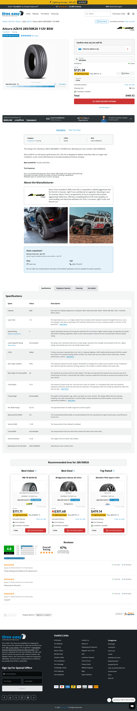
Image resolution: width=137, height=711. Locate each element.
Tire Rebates (58, 644)
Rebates (36, 14)
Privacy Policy (86, 664)
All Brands (57, 640)
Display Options (29, 615)
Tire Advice (45, 14)
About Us (85, 644)
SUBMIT (22, 688)
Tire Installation (59, 661)
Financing (54, 14)
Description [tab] (61, 130)
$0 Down (126, 73)
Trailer (110, 654)
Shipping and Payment (89, 647)
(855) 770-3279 (77, 264)
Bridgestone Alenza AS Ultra (68, 477)
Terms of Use (86, 661)
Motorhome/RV (113, 661)
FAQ (83, 654)
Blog (83, 671)
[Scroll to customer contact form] (130, 118)
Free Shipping (58, 671)
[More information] (35, 470)
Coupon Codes (59, 657)
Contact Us (85, 640)
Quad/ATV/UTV (113, 664)
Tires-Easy (64, 707)
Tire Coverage (58, 664)
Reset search (103, 21)
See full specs (104, 107)
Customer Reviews (88, 657)
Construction (112, 671)
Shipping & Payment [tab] (63, 288)
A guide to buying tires (14, 334)
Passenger (111, 644)
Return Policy (58, 651)
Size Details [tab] (92, 288)
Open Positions (87, 675)
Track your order (118, 14)
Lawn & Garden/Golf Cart (116, 668)
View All (110, 678)
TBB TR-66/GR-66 (29, 477)
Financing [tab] (79, 288)
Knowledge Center (60, 668)
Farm (109, 675)
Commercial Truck (114, 658)
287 (34, 36)
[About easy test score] (18, 84)
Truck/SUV (5, 32)
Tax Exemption (59, 675)
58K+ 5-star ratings (12, 648)
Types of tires (12, 345)
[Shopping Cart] (133, 13)
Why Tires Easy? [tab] (75, 130)
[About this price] (100, 74)
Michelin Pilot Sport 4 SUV (108, 477)
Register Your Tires (88, 651)
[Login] (128, 13)
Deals (28, 14)
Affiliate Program (87, 668)
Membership (58, 654)
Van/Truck (111, 651)
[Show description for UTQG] (29, 353)
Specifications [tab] (46, 288)
